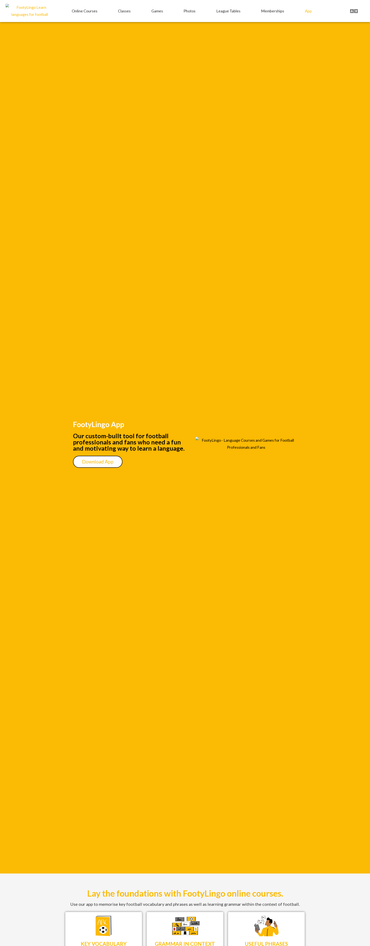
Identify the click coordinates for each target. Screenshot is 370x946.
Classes (124, 11)
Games (157, 11)
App (308, 11)
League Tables (228, 11)
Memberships (272, 11)
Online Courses (84, 11)
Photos (189, 11)
